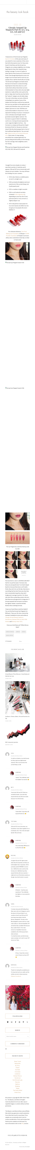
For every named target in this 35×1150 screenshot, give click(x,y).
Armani (16, 24)
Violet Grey (17, 1092)
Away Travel (17, 1061)
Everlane (17, 1069)
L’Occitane (17, 1071)
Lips (20, 24)
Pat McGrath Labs (17, 1080)
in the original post (19, 194)
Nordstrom (8, 619)
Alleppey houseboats (16, 976)
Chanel (17, 1067)
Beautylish (17, 1063)
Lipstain (18, 631)
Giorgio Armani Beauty (11, 617)
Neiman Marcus (16, 619)
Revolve (17, 1082)
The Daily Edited (17, 1090)
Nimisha (14, 965)
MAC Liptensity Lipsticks (11, 742)
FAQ (22, 1123)
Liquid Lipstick (9, 635)
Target (17, 1088)
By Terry (17, 1065)
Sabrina (18, 772)
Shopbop (17, 1086)
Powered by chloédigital (24, 1146)
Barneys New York (17, 621)
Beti (12, 787)
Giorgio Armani (10, 631)
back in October (9, 59)
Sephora (21, 617)
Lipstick (24, 631)
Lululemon (17, 1074)
